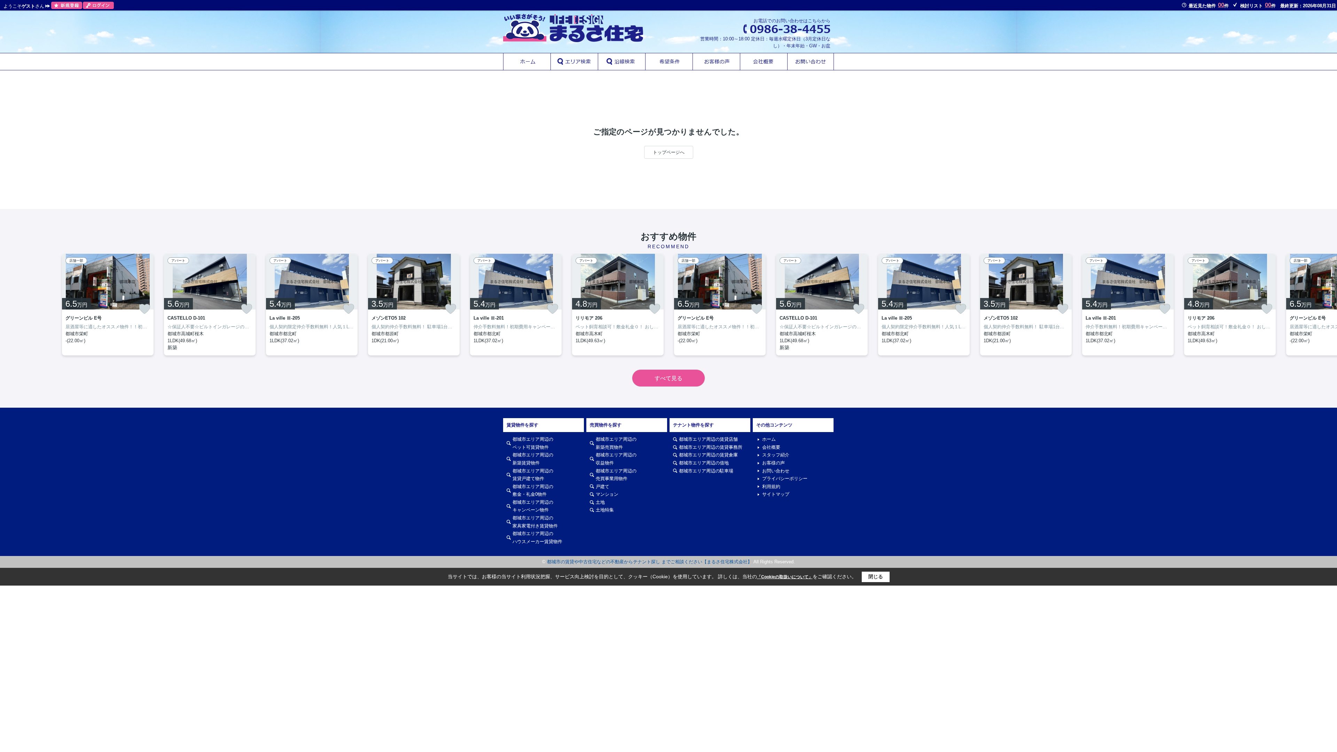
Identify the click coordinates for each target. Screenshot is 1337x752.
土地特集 (605, 509)
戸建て (602, 486)
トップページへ (669, 152)
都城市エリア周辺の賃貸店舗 (708, 439)
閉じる (875, 576)
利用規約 (771, 486)
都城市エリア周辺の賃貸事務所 (710, 447)
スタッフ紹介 (775, 454)
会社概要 (771, 447)
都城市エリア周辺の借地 (704, 462)
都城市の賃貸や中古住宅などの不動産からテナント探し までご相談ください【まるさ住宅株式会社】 (649, 561)
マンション (607, 494)
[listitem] (516, 304)
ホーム (769, 439)
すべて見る (668, 378)
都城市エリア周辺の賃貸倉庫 (708, 454)
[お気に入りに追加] (144, 309)
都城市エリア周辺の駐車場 (706, 470)
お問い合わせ (775, 470)
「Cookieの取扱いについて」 (785, 576)
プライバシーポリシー (784, 478)
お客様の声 (773, 462)
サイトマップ (775, 494)
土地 (600, 502)
